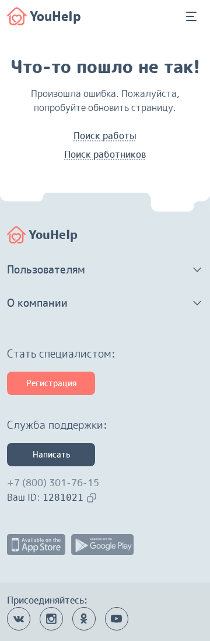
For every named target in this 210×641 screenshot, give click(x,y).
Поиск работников (105, 154)
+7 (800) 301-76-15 (53, 482)
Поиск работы (105, 135)
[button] (105, 270)
